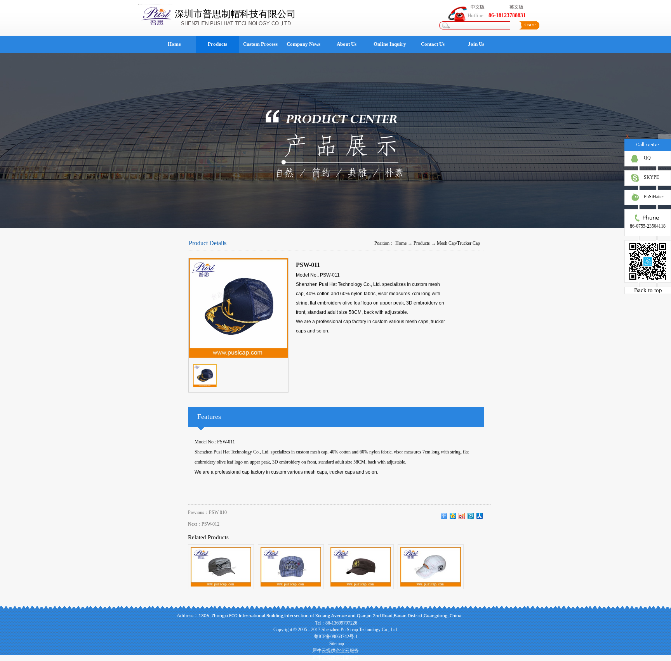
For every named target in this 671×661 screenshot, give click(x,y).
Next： (203, 524)
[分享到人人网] (479, 516)
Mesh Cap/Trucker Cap (458, 243)
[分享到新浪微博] (462, 516)
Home (174, 44)
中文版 (478, 7)
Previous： (207, 512)
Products (422, 243)
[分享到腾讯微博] (471, 516)
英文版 (516, 7)
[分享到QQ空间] (453, 516)
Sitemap (335, 643)
